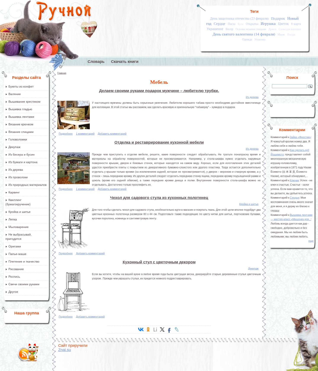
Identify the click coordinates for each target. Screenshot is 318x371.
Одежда (247, 39)
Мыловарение (18, 227)
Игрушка (268, 23)
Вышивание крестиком (24, 101)
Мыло (281, 34)
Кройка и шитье (19, 211)
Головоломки (17, 139)
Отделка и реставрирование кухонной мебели (159, 142)
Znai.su (64, 350)
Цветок (283, 23)
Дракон (272, 29)
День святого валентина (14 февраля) (244, 34)
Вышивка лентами (21, 116)
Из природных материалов (27, 184)
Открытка (252, 24)
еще (311, 240)
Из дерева (15, 169)
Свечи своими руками (23, 284)
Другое (13, 291)
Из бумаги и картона (22, 162)
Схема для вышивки (290, 29)
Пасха (231, 24)
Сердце (219, 23)
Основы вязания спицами (251, 29)
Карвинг (14, 192)
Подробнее (66, 133)
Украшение (215, 29)
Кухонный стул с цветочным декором (159, 262)
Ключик (294, 180)
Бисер (229, 29)
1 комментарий (85, 133)
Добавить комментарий (112, 133)
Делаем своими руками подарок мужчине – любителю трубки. (159, 91)
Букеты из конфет (21, 86)
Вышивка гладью (20, 109)
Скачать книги (124, 61)
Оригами (14, 246)
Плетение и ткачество (23, 261)
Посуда (291, 34)
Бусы (240, 23)
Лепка (12, 219)
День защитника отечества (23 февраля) (239, 18)
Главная (61, 73)
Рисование (16, 269)
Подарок (278, 18)
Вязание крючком (20, 124)
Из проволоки (18, 177)
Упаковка (259, 39)
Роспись (14, 276)
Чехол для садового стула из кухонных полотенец (159, 198)
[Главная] (63, 12)
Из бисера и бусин (21, 154)
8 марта (296, 24)
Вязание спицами (21, 132)
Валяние (14, 94)
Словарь (96, 61)
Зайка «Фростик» (300, 137)
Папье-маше (17, 254)
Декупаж (14, 147)
